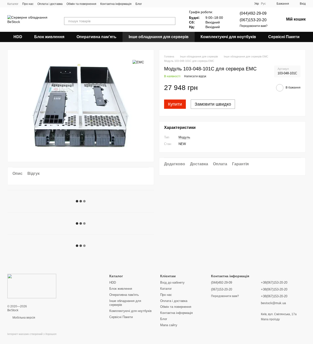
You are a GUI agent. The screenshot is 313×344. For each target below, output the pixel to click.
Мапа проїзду (270, 319)
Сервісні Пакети (284, 37)
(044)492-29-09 (253, 13)
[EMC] (138, 61)
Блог (138, 4)
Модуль (184, 137)
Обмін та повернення (81, 4)
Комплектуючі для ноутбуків (228, 37)
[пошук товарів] (171, 21)
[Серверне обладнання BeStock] (31, 286)
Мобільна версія (23, 317)
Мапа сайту (168, 325)
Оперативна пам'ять (96, 37)
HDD (17, 37)
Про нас (28, 4)
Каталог (12, 4)
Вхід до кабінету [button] (172, 282)
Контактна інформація (116, 4)
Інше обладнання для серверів (159, 37)
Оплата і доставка (50, 4)
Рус (263, 3)
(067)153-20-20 (253, 20)
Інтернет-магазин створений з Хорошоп (31, 334)
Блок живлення (49, 37)
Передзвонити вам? (254, 26)
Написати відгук (195, 76)
